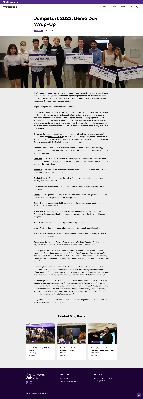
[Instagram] (27, 382)
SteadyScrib (76, 242)
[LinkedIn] (31, 382)
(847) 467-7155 (64, 379)
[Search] (137, 7)
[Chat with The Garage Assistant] (139, 395)
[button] (105, 7)
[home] (10, 7)
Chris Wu (58, 139)
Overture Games (52, 250)
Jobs (131, 6)
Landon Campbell (101, 139)
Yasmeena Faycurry (56, 137)
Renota (50, 267)
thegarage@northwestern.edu (69, 381)
